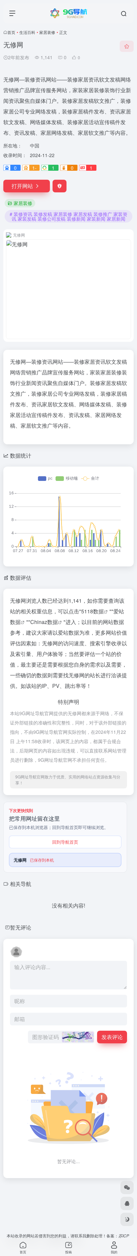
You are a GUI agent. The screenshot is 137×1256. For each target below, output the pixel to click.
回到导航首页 (65, 842)
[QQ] (127, 1203)
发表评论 (112, 1037)
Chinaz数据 (44, 622)
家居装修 (47, 32)
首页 (11, 32)
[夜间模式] (127, 1219)
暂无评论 (20, 927)
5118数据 (92, 611)
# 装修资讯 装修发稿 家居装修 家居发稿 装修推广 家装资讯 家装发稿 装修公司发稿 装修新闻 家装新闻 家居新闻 (68, 216)
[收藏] (127, 46)
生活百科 (27, 32)
